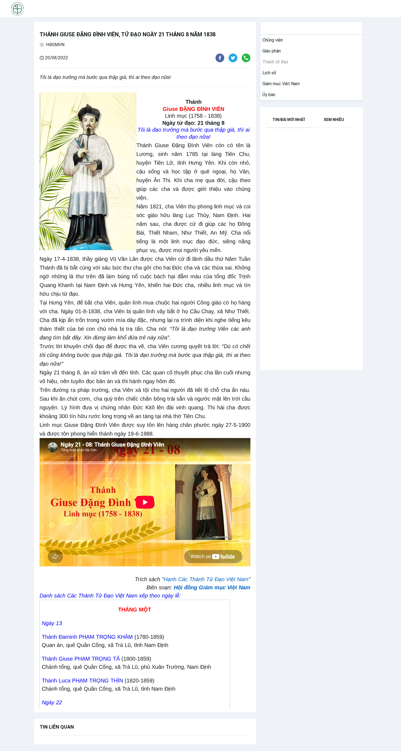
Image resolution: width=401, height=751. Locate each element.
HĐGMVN (55, 44)
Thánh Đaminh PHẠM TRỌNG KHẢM (87, 637)
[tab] (289, 120)
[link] (271, 40)
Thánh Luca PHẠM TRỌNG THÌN (82, 681)
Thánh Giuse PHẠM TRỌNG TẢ (81, 659)
